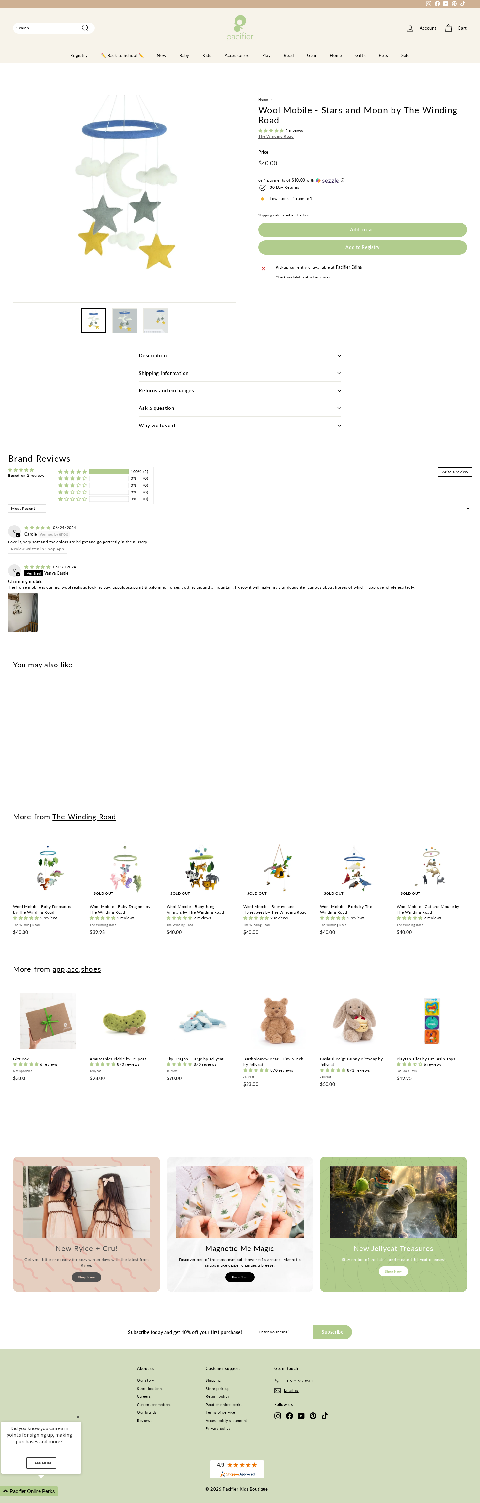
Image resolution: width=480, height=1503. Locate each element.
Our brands (147, 1412)
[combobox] (54, 28)
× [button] (78, 1417)
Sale (405, 55)
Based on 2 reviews (26, 475)
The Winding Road (276, 136)
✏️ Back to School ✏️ (122, 55)
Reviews (144, 1420)
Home (336, 55)
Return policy (218, 1396)
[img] (38, 527)
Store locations (150, 1388)
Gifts (360, 55)
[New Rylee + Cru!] (86, 1202)
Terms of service (220, 1412)
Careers (144, 1396)
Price (263, 152)
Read (289, 55)
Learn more (41, 1463)
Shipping (265, 215)
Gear (312, 55)
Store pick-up (218, 1388)
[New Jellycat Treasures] (393, 1202)
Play (266, 55)
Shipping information (164, 373)
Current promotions (154, 1404)
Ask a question (156, 408)
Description (153, 355)
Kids (207, 55)
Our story (145, 1380)
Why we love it (157, 425)
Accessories (237, 55)
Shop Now (86, 1277)
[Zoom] (124, 190)
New (161, 55)
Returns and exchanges (166, 390)
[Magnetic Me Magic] (240, 1202)
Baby (184, 55)
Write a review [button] (454, 471)
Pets (383, 55)
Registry (79, 55)
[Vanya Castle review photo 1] (23, 612)
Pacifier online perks (224, 1404)
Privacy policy (218, 1428)
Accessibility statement (226, 1420)
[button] (271, 130)
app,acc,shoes (77, 968)
